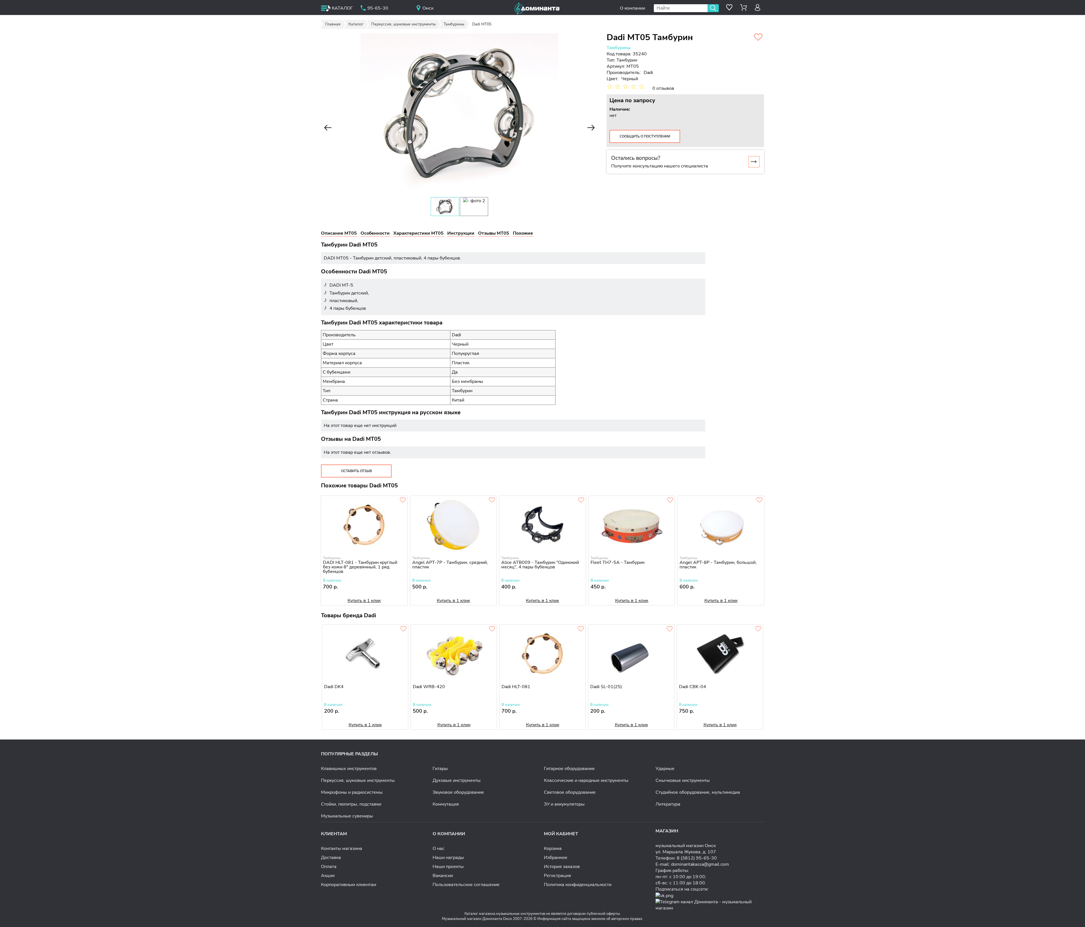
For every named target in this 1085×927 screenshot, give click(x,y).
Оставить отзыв (356, 471)
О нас (438, 848)
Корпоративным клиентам (348, 885)
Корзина (553, 848)
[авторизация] (757, 7)
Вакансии (443, 876)
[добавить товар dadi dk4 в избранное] (403, 629)
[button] (327, 127)
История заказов (562, 866)
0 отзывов (663, 88)
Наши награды (448, 857)
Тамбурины (619, 48)
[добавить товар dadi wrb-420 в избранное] (492, 629)
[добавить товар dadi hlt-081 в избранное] (581, 629)
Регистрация (557, 876)
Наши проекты (448, 866)
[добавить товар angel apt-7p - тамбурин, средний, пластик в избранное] (492, 500)
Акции (328, 876)
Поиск (713, 8)
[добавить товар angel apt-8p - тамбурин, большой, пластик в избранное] (759, 500)
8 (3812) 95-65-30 (697, 858)
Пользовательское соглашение (466, 885)
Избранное (555, 857)
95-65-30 (377, 8)
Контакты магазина (341, 848)
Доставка (331, 857)
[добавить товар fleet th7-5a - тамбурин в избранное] (670, 500)
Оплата (329, 866)
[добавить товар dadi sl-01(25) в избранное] (670, 629)
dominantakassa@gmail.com (700, 864)
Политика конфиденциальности (577, 885)
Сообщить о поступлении (645, 136)
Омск (427, 8)
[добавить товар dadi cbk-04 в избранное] (758, 629)
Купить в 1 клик (364, 600)
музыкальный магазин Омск (686, 846)
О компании (632, 8)
